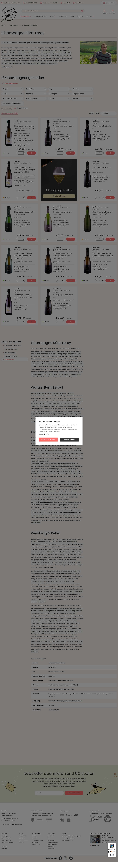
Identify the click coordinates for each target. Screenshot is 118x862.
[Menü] (115, 844)
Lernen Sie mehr (44, 434)
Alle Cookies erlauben (48, 439)
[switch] (112, 855)
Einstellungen (69, 439)
